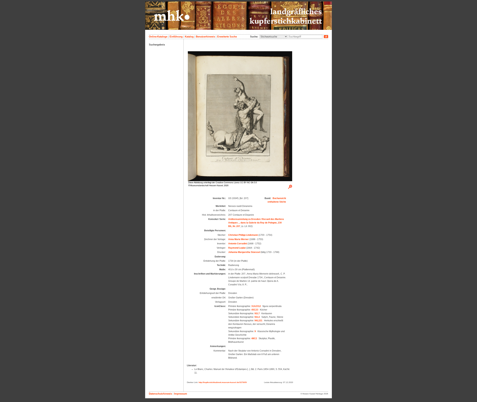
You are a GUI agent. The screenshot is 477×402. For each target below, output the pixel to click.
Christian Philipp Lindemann (243, 235)
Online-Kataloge (158, 36)
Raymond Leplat (237, 248)
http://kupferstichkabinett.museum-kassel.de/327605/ (223, 382)
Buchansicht (279, 198)
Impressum (180, 393)
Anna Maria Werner (238, 239)
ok (326, 36)
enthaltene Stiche (277, 202)
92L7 (257, 313)
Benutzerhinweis (205, 36)
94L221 (258, 320)
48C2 (254, 338)
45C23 (254, 310)
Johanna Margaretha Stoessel (244, 252)
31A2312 (256, 306)
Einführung (176, 36)
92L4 (257, 317)
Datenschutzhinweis (160, 393)
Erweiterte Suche (227, 36)
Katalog (189, 36)
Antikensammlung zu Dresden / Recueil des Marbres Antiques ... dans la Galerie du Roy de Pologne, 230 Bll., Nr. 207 (256, 222)
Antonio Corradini (237, 243)
